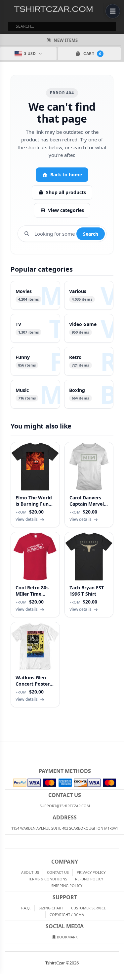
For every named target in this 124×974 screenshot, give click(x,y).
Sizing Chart (51, 907)
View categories (66, 210)
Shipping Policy (66, 885)
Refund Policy (89, 878)
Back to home (66, 174)
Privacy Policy (91, 872)
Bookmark (67, 936)
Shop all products (66, 192)
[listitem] (35, 295)
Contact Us (58, 872)
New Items (66, 40)
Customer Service (88, 907)
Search (90, 234)
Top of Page (119, 747)
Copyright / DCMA (67, 914)
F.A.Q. (26, 907)
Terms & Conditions (47, 878)
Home (4, 747)
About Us (30, 872)
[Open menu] (112, 11)
